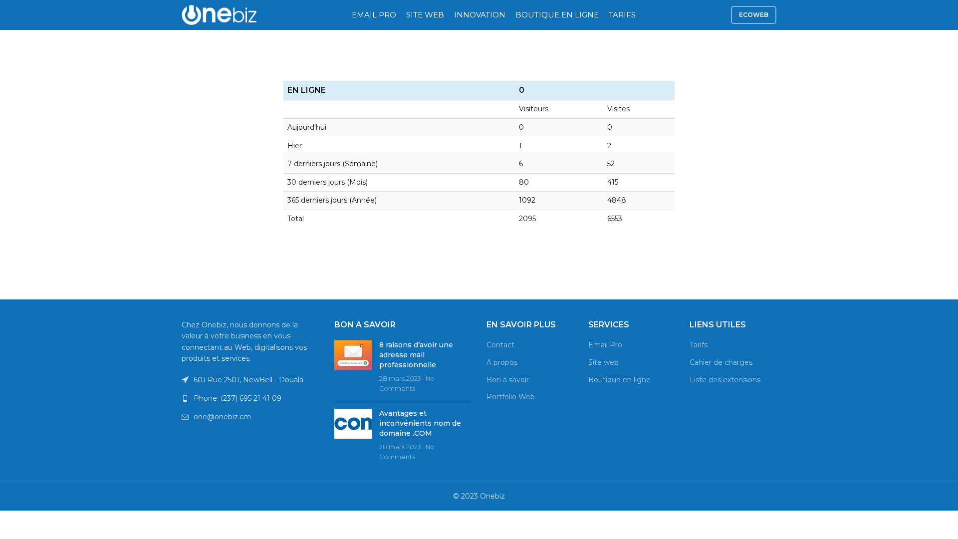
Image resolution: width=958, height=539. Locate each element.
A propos (501, 362)
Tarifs (699, 344)
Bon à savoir (507, 379)
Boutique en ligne (619, 379)
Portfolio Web (510, 396)
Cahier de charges (721, 362)
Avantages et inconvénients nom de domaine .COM (420, 423)
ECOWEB (753, 14)
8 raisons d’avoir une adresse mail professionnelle (416, 354)
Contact (500, 344)
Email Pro (605, 344)
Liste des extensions (725, 379)
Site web (603, 362)
